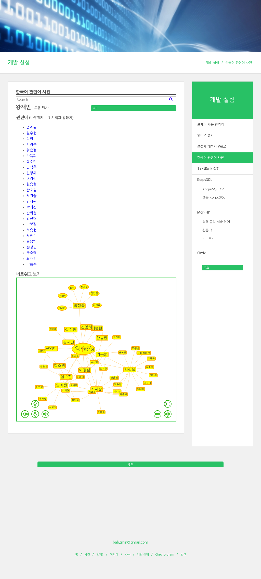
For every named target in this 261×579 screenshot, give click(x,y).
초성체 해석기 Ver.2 (211, 146)
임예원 (31, 127)
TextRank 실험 (208, 168)
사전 (87, 554)
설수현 (31, 133)
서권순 (31, 236)
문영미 (31, 138)
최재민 (31, 258)
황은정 (31, 150)
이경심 (31, 178)
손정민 (31, 247)
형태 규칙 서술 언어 (216, 221)
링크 (183, 554)
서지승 (31, 196)
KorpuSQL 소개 (213, 189)
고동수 (31, 264)
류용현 (31, 241)
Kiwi (127, 554)
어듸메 (114, 554)
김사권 (31, 201)
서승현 (31, 230)
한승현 (31, 184)
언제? (99, 554)
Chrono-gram (164, 554)
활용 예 (207, 230)
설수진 (31, 161)
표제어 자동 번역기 (210, 124)
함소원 (31, 190)
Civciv (201, 253)
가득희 (31, 155)
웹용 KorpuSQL (213, 197)
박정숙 (31, 144)
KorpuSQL (204, 179)
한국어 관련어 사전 (238, 62)
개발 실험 (19, 62)
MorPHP (203, 212)
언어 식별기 (205, 135)
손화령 (31, 213)
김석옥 (31, 167)
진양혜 (31, 173)
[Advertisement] (222, 346)
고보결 (31, 224)
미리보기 (208, 238)
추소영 (31, 253)
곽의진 (31, 207)
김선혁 (31, 218)
